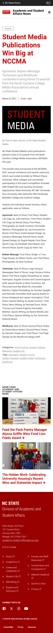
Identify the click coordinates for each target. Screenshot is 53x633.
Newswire (7, 351)
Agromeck (13, 354)
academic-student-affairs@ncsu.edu (20, 540)
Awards (33, 347)
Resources (32, 627)
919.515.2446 (9, 547)
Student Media (27, 358)
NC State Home (12, 3)
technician (40, 358)
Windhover (7, 361)
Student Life (19, 351)
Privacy (20, 627)
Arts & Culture (21, 347)
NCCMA (31, 354)
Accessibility (8, 627)
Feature (41, 347)
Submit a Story (38, 583)
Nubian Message (10, 358)
